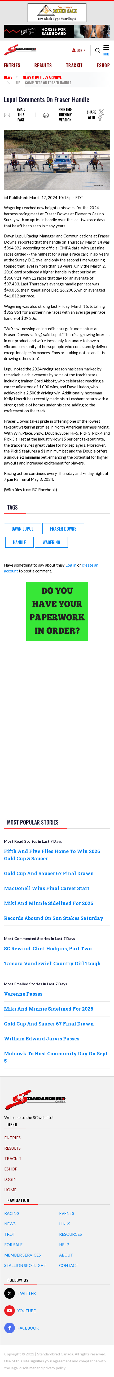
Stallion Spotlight (25, 1265)
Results (43, 65)
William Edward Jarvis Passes (41, 1038)
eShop (103, 65)
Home (10, 1189)
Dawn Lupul (22, 529)
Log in (70, 565)
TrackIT (74, 65)
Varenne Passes (23, 994)
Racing (11, 1213)
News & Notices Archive (42, 77)
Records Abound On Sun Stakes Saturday (53, 918)
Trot (9, 1234)
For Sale (13, 1244)
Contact (68, 1265)
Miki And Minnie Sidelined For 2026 (48, 903)
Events (66, 1213)
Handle (19, 542)
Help (64, 1244)
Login (81, 50)
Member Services (22, 1255)
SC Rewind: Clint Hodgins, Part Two (48, 948)
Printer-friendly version (65, 114)
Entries (12, 65)
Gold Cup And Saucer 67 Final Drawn (49, 873)
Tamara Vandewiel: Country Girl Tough (52, 963)
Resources (70, 1234)
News (8, 77)
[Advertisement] (57, 729)
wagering (51, 542)
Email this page (21, 114)
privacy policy (54, 1368)
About (66, 1255)
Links (64, 1223)
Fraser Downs (63, 529)
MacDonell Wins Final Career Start (46, 888)
